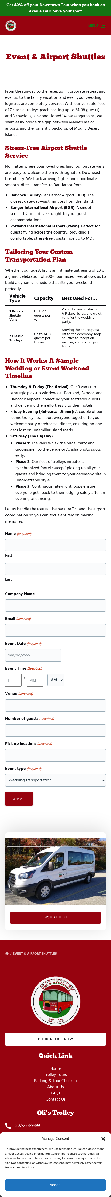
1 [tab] (30, 846)
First (8, 556)
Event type (23, 769)
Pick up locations (28, 744)
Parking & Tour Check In (55, 1081)
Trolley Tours (55, 1074)
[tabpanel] (55, 871)
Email (18, 619)
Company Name (20, 594)
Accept (55, 1185)
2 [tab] (80, 846)
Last (8, 580)
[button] (103, 1138)
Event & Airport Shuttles (35, 954)
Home (55, 1068)
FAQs (55, 1093)
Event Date (23, 644)
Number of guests (29, 719)
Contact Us (56, 1099)
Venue (19, 694)
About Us (55, 1087)
